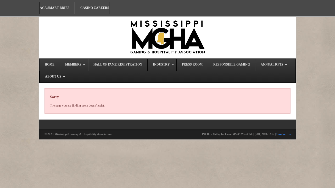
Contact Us (283, 134)
